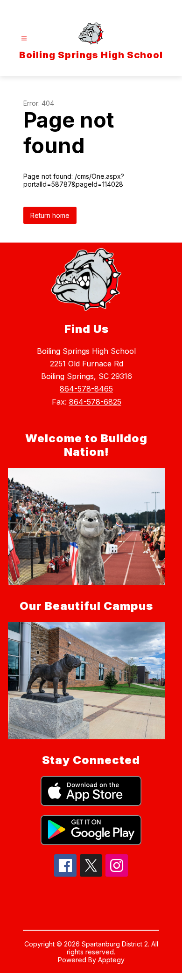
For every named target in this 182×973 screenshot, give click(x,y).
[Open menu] (24, 38)
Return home (50, 215)
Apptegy (111, 960)
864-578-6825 (95, 401)
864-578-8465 (86, 388)
